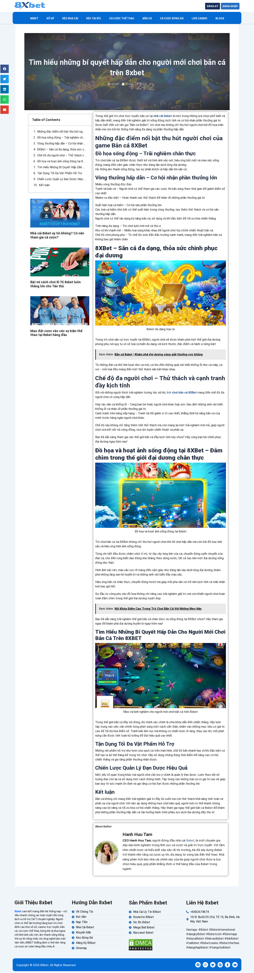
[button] (4, 69)
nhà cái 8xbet (162, 116)
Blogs (220, 18)
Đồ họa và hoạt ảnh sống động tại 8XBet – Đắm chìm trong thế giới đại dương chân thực (61, 161)
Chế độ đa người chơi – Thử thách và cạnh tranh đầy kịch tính (61, 155)
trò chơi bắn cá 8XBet (182, 392)
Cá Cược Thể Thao (121, 18)
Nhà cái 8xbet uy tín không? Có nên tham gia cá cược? (57, 235)
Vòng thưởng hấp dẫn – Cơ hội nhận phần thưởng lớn (61, 143)
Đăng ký (212, 6)
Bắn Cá (147, 18)
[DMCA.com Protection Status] (140, 944)
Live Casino (199, 18)
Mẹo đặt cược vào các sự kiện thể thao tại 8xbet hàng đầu (56, 333)
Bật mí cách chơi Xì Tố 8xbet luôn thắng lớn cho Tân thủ (55, 284)
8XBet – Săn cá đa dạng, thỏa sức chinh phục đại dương (61, 149)
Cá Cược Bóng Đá (172, 18)
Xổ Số (50, 18)
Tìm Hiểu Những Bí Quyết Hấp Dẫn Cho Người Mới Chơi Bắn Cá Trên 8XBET (61, 167)
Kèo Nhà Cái (70, 18)
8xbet (34, 18)
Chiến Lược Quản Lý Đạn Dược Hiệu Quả (61, 179)
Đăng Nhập (230, 6)
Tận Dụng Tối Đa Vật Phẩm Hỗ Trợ (59, 173)
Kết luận (44, 185)
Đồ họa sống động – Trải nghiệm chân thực (61, 137)
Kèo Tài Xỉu (93, 18)
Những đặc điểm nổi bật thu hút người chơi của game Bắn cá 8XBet (61, 131)
